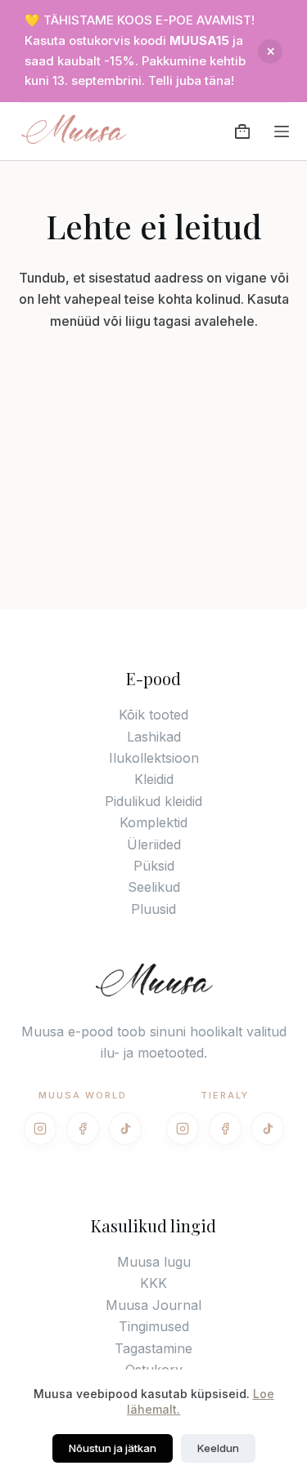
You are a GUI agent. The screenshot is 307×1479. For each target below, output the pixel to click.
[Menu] (281, 131)
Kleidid (154, 779)
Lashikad (154, 736)
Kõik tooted (153, 714)
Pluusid (153, 909)
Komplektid (153, 822)
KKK (153, 1283)
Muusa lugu (154, 1262)
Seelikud (154, 887)
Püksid (153, 866)
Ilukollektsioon (154, 758)
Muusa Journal (153, 1305)
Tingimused (154, 1326)
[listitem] (40, 1128)
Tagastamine (153, 1348)
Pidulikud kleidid (153, 801)
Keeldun (218, 1447)
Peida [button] (270, 51)
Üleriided (154, 844)
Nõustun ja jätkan (112, 1447)
